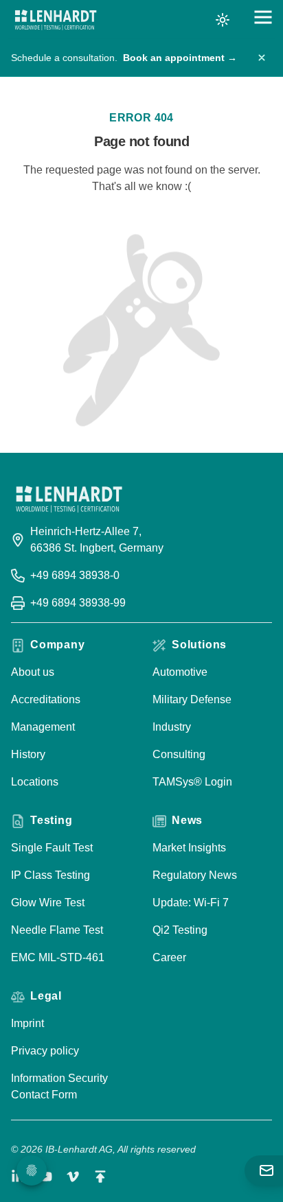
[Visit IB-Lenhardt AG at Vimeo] (73, 1176)
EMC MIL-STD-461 (57, 957)
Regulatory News (194, 875)
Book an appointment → (180, 57)
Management (43, 727)
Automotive (179, 672)
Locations (34, 782)
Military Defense (191, 699)
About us (32, 672)
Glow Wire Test (47, 902)
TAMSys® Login (192, 782)
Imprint (27, 1023)
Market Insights (189, 847)
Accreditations (45, 699)
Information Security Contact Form (59, 1086)
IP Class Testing (50, 875)
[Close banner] (261, 57)
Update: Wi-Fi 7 (190, 902)
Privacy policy (45, 1051)
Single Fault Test (52, 847)
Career (169, 957)
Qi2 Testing (179, 930)
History (28, 754)
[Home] (55, 20)
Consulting (178, 754)
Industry (171, 727)
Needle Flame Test (57, 930)
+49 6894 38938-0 (75, 575)
